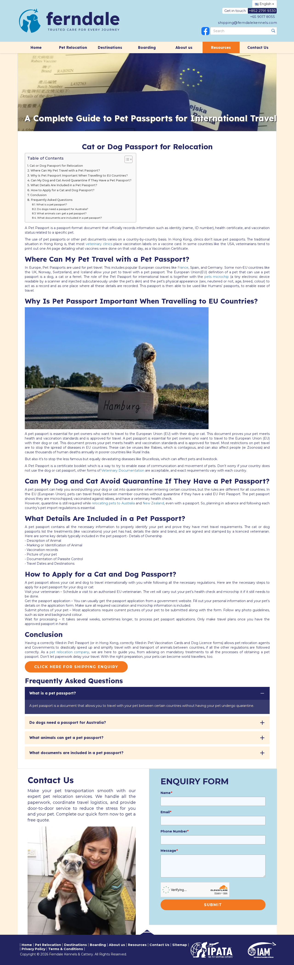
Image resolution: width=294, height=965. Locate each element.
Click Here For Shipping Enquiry (76, 667)
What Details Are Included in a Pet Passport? (64, 185)
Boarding (147, 47)
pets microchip (216, 277)
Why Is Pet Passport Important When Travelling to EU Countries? (79, 175)
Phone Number (174, 831)
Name (166, 793)
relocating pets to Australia (113, 503)
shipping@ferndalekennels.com (247, 22)
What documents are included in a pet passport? (69, 217)
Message (169, 851)
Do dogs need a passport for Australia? (62, 209)
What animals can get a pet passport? (62, 213)
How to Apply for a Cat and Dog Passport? (62, 190)
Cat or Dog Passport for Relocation (56, 165)
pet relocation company (69, 652)
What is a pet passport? (51, 204)
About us (183, 47)
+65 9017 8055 (262, 16)
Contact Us (258, 47)
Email (166, 812)
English (265, 4)
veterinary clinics (99, 244)
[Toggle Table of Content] (126, 159)
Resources (221, 47)
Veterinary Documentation (122, 470)
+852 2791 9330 (262, 10)
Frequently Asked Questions (52, 200)
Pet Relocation (73, 47)
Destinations (110, 47)
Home (36, 47)
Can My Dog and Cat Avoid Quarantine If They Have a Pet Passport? (81, 180)
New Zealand (153, 503)
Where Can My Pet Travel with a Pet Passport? (65, 170)
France (183, 267)
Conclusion (38, 195)
